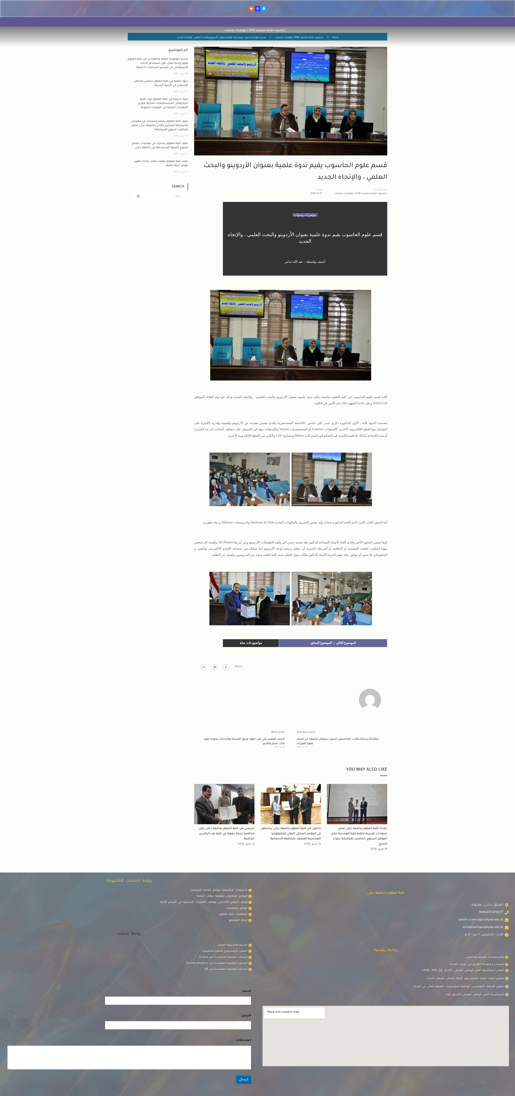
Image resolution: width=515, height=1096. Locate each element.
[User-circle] (257, 8)
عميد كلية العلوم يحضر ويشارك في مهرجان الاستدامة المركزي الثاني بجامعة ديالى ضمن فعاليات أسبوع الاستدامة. (159, 125)
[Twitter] (215, 667)
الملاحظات (243, 1040)
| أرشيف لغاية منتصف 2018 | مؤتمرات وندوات (299, 37)
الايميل (245, 1015)
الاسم (246, 991)
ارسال (243, 1080)
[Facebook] (263, 8)
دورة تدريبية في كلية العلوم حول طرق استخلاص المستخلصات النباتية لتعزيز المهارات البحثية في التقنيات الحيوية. (163, 103)
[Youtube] (251, 8)
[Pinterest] (204, 667)
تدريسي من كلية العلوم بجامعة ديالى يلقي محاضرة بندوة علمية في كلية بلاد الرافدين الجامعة (226, 834)
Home (335, 37)
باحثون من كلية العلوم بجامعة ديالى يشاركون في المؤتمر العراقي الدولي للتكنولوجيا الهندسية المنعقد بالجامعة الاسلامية (291, 834)
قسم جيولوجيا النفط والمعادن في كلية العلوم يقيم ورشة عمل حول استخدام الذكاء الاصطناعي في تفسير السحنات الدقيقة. (158, 63)
